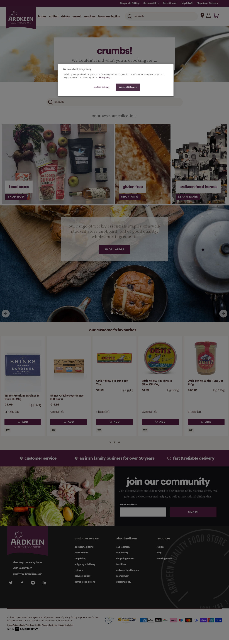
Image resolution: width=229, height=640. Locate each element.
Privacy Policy (104, 77)
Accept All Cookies (128, 87)
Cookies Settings (101, 87)
